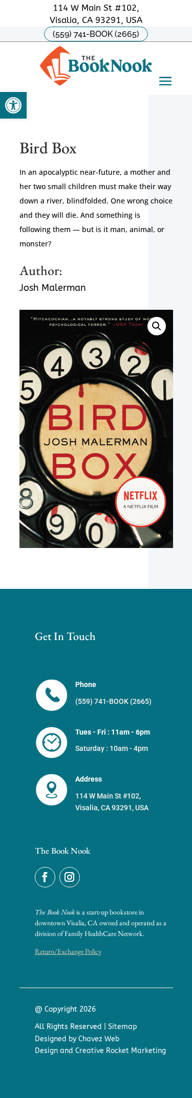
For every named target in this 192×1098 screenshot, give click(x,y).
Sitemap (122, 1026)
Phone (85, 684)
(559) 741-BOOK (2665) (96, 34)
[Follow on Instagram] (69, 877)
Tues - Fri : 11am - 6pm (112, 732)
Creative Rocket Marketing (120, 1050)
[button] (13, 105)
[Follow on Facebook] (45, 877)
